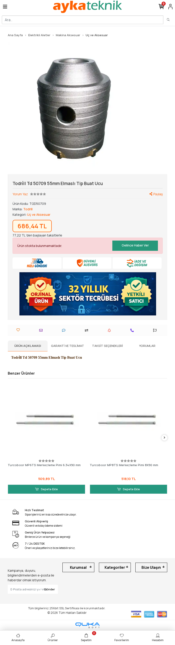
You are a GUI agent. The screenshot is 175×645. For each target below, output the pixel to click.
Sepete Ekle (49, 489)
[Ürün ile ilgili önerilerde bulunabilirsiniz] (156, 330)
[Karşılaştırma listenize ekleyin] (88, 330)
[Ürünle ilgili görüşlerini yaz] (65, 330)
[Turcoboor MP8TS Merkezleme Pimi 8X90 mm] (128, 419)
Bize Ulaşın (151, 567)
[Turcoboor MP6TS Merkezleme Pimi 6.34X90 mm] (46, 419)
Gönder (49, 589)
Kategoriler (115, 567)
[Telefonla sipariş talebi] (133, 330)
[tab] (28, 345)
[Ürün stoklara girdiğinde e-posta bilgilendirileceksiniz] (110, 330)
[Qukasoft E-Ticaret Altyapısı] (87, 625)
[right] (164, 438)
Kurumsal (78, 567)
